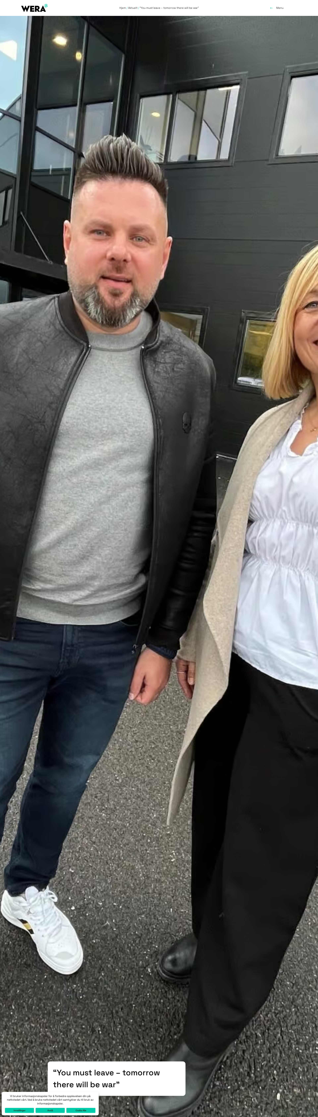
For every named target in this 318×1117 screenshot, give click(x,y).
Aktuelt (132, 8)
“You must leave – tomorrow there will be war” (169, 8)
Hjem (122, 8)
